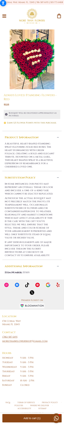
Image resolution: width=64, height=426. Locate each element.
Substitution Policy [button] (20, 178)
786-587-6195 (42, 2)
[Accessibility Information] (3, 3)
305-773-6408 (56, 2)
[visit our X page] (32, 292)
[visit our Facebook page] (17, 285)
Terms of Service (26, 402)
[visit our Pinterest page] (37, 285)
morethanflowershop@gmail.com (24, 341)
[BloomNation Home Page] (32, 305)
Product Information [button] (21, 137)
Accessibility (24, 408)
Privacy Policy (50, 402)
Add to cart (32, 418)
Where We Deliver (39, 405)
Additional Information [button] (23, 266)
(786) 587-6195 (9, 337)
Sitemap (42, 408)
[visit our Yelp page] (58, 285)
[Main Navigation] (4, 16)
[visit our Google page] (48, 285)
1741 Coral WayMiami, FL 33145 (11, 322)
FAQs (8, 402)
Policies (18, 405)
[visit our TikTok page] (27, 285)
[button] (56, 418)
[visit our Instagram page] (6, 285)
